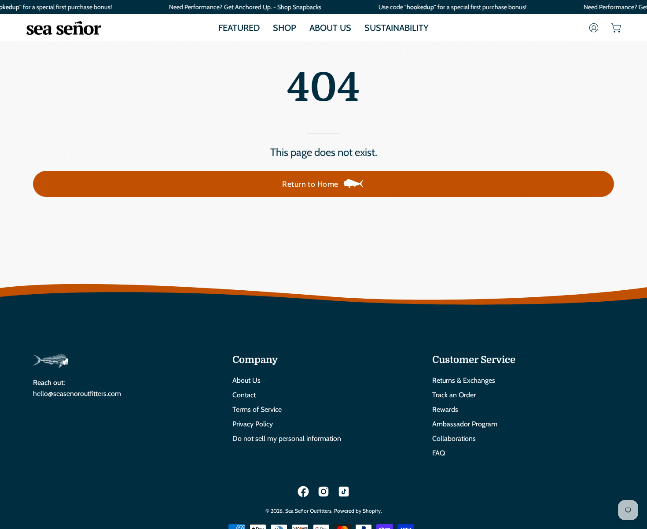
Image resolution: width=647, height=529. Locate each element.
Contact (244, 395)
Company (255, 359)
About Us (246, 380)
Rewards (445, 409)
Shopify (372, 510)
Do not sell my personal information (286, 438)
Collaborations (454, 438)
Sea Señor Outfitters (308, 510)
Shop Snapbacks (299, 7)
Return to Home (310, 184)
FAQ (438, 453)
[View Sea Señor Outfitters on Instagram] (323, 491)
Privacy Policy (252, 424)
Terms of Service (257, 409)
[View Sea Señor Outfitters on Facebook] (303, 491)
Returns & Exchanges (463, 380)
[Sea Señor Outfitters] (63, 28)
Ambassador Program (464, 424)
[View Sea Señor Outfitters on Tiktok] (343, 491)
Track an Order (454, 395)
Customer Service (473, 359)
